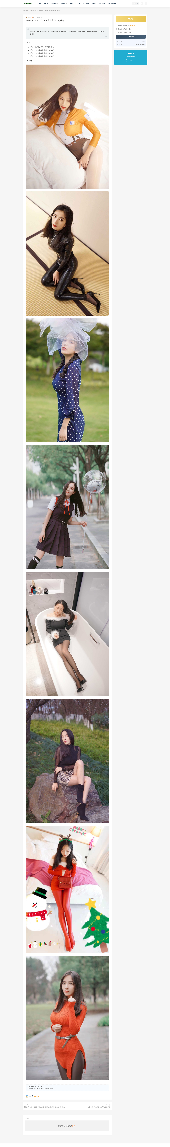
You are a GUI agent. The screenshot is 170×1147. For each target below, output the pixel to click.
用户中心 (46, 3)
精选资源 (81, 3)
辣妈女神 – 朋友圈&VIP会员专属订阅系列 (43, 1088)
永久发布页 (102, 3)
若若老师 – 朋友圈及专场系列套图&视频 (99, 1107)
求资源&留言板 (112, 3)
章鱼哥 (31, 1096)
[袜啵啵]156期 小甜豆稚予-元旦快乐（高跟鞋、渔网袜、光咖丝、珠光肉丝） (45, 1107)
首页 (40, 3)
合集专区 (94, 3)
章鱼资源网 (31, 10)
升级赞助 (133, 25)
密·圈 (87, 3)
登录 (73, 1126)
